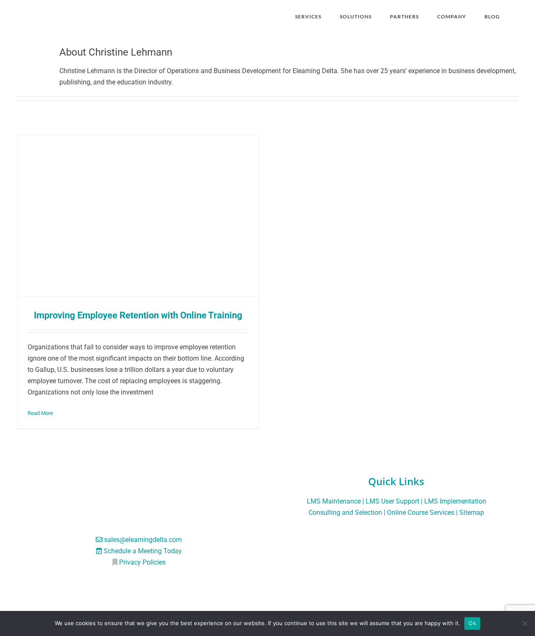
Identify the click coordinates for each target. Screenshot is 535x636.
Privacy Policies (142, 562)
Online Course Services (420, 512)
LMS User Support (392, 501)
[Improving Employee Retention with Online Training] (138, 215)
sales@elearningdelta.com (143, 540)
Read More (40, 413)
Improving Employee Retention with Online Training (138, 315)
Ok (472, 623)
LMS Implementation (455, 501)
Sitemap (471, 512)
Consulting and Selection (345, 512)
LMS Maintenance (334, 501)
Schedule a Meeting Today (143, 551)
